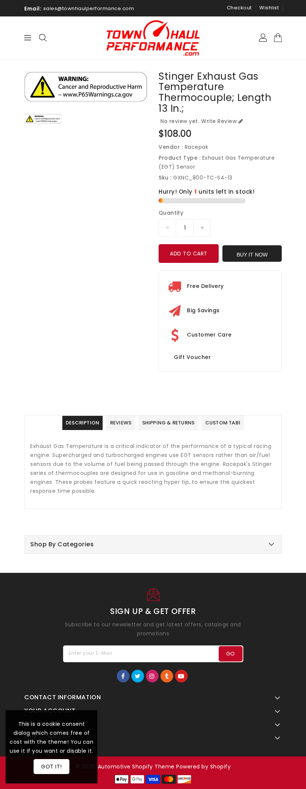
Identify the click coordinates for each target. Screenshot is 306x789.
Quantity (171, 212)
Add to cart (188, 253)
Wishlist (269, 7)
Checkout (239, 7)
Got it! (51, 766)
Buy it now (252, 255)
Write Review (219, 121)
